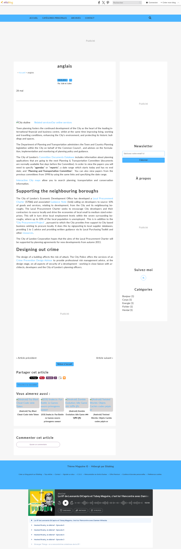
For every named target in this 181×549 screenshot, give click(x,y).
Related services (42, 122)
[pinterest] (107, 2)
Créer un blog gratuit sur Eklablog (30, 474)
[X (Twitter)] (103, 2)
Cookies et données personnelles (133, 474)
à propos (97, 510)
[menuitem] (34, 18)
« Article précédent (26, 358)
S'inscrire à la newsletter (27, 385)
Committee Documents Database (56, 157)
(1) (128, 296)
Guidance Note (58, 202)
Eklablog (109, 466)
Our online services (61, 122)
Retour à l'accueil (64, 364)
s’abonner (67, 510)
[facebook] (99, 2)
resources (28, 233)
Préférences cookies (155, 474)
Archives (76, 18)
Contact (89, 18)
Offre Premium (115, 474)
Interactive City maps (28, 180)
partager (82, 510)
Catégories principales (54, 18)
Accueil (34, 18)
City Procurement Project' (30, 223)
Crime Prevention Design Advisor (34, 260)
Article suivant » (104, 358)
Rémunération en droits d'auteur (96, 474)
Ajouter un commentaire (38, 444)
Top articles (48, 474)
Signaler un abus (69, 474)
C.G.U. (79, 474)
